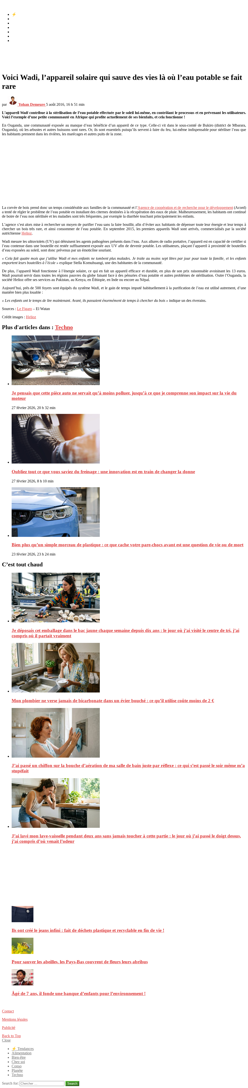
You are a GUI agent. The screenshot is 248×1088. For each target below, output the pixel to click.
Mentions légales (15, 1019)
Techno (17, 40)
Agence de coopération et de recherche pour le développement (185, 207)
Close (6, 1040)
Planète (17, 36)
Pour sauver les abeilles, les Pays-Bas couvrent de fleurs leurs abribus (80, 961)
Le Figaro (24, 309)
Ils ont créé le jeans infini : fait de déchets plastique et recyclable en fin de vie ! (88, 930)
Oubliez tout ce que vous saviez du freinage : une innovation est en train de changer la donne (103, 471)
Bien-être (19, 23)
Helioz (27, 233)
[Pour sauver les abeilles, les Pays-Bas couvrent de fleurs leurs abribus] (129, 946)
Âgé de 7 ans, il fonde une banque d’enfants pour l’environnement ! (79, 993)
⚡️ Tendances (23, 14)
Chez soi (18, 27)
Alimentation (21, 19)
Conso (17, 32)
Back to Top (11, 1036)
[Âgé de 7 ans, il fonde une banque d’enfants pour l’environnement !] (129, 977)
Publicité (8, 1028)
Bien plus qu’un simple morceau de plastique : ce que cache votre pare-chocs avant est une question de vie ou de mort (127, 544)
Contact (8, 1011)
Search (72, 1083)
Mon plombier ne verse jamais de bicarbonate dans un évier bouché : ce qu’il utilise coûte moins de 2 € (113, 700)
